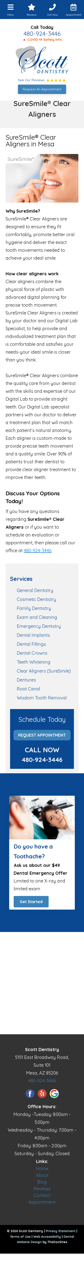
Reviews (42, 1188)
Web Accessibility (47, 1237)
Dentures (26, 680)
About (42, 1175)
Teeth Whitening (33, 662)
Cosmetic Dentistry (36, 599)
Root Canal (28, 689)
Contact (42, 1195)
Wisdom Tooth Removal (42, 698)
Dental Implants (33, 635)
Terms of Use (20, 1237)
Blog (42, 1182)
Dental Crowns (32, 653)
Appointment (42, 1202)
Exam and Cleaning (37, 617)
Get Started (31, 901)
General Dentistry (35, 590)
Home (42, 1168)
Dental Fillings (31, 644)
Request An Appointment (42, 89)
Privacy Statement (60, 1231)
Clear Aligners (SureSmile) (44, 671)
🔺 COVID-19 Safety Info (42, 39)
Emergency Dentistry (39, 626)
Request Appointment (42, 735)
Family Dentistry (34, 608)
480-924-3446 (42, 33)
